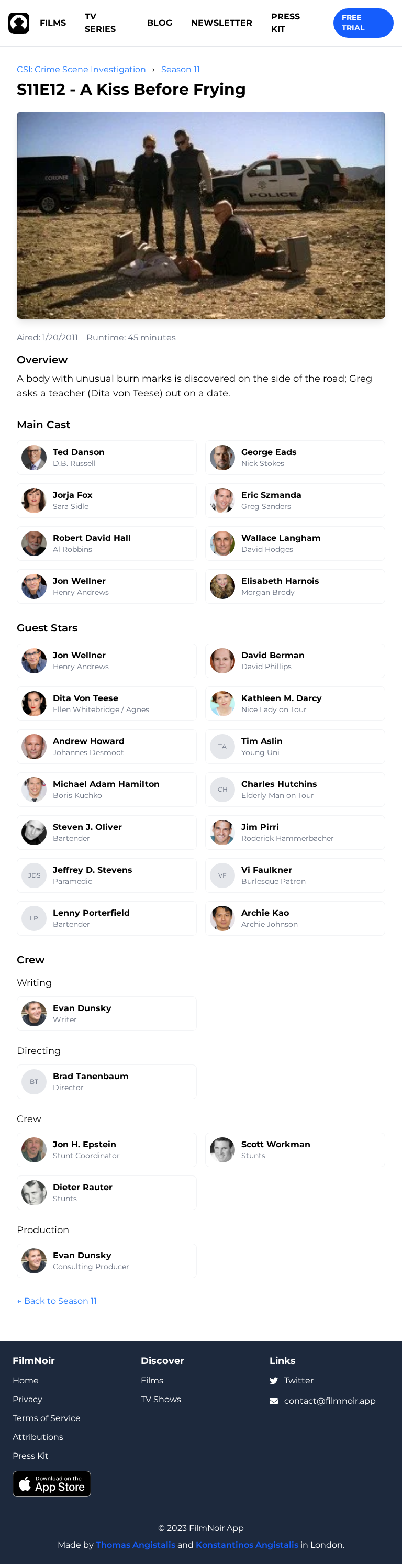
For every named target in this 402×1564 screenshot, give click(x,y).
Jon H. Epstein (84, 1144)
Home (26, 1380)
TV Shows (161, 1399)
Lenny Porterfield (91, 913)
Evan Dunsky (82, 1008)
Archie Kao (265, 913)
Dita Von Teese (85, 698)
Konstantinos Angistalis (247, 1545)
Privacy (27, 1399)
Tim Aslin (262, 741)
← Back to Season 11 (57, 1301)
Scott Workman (275, 1144)
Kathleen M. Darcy (281, 698)
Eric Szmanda (271, 495)
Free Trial (353, 22)
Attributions (38, 1437)
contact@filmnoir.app (330, 1401)
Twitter (299, 1380)
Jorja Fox (73, 495)
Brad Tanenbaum (91, 1076)
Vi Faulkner (266, 870)
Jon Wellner (79, 581)
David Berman (273, 655)
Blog (159, 23)
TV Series (100, 23)
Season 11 (180, 69)
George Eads (269, 452)
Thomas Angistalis (135, 1545)
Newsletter (221, 23)
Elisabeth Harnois (280, 581)
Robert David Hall (92, 538)
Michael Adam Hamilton (106, 784)
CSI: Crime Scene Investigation (81, 69)
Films (53, 23)
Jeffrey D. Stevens (92, 870)
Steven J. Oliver (87, 827)
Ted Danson (79, 452)
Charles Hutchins (279, 784)
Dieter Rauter (83, 1187)
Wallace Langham (281, 538)
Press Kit (285, 23)
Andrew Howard (89, 741)
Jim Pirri (260, 827)
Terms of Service (47, 1418)
